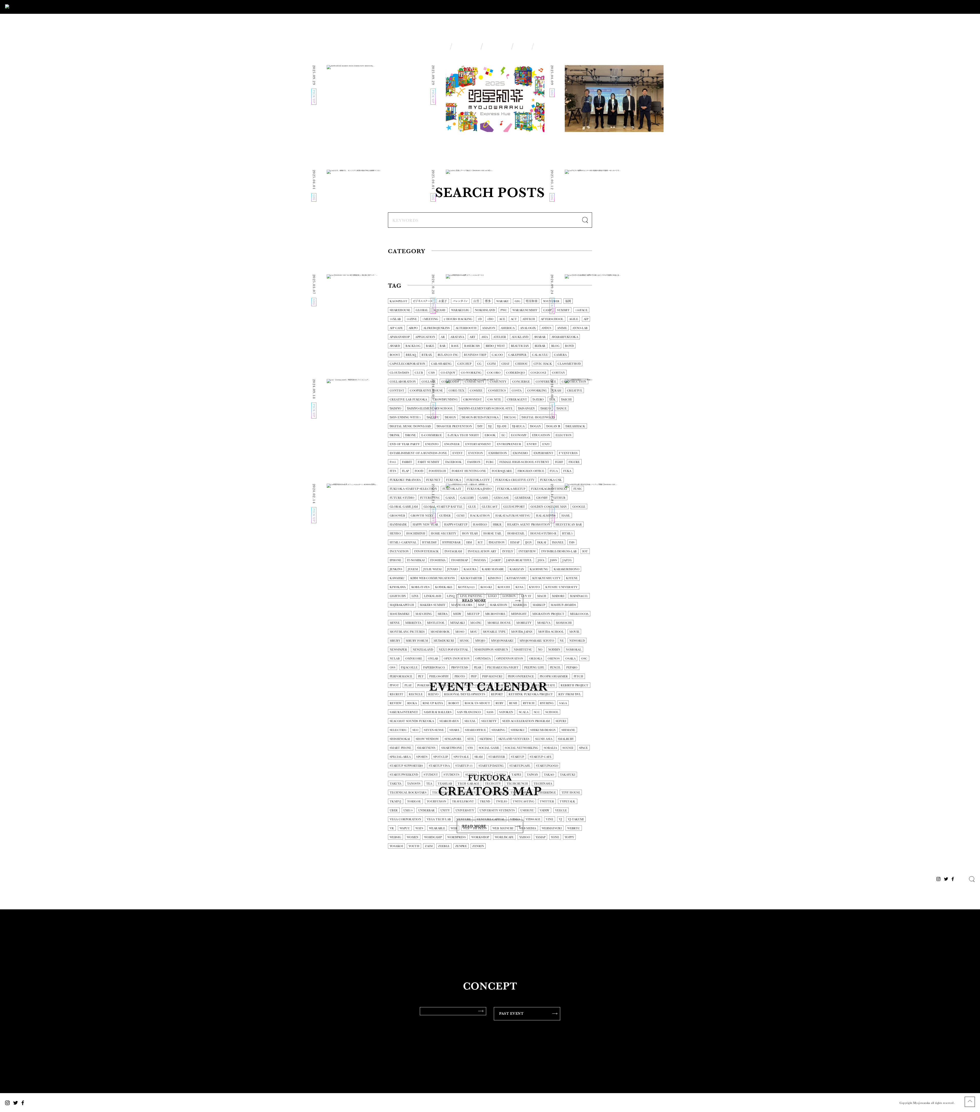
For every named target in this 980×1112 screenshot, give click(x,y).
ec (503, 435)
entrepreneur (509, 444)
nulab (395, 658)
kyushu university (561, 587)
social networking (521, 748)
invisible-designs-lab (559, 551)
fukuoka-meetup (511, 489)
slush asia (543, 739)
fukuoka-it (452, 489)
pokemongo (448, 685)
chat (505, 363)
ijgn (528, 542)
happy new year (425, 524)
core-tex (456, 390)
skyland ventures (514, 739)
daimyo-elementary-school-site (485, 408)
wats (419, 828)
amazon (488, 328)
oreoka (535, 658)
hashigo (480, 524)
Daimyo (395, 408)
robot (453, 703)
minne (395, 623)
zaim (429, 846)
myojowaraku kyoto (537, 640)
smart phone (400, 748)
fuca (554, 471)
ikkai (541, 542)
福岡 (568, 301)
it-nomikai (416, 560)
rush (513, 703)
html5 (567, 533)
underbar (426, 810)
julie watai (432, 569)
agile (573, 319)
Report (431, 266)
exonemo (520, 453)
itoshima (438, 560)
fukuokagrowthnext (549, 489)
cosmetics (497, 390)
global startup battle (443, 506)
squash (440, 310)
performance (401, 676)
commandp (450, 381)
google (578, 506)
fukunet (433, 480)
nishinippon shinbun (491, 649)
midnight (519, 614)
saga (563, 703)
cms (431, 372)
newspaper (398, 649)
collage (429, 381)
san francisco (469, 712)
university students (497, 810)
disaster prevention (454, 426)
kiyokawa (398, 587)
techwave (467, 792)
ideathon (497, 542)
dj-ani (502, 426)
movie (574, 631)
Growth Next (422, 515)
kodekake (443, 587)
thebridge (547, 792)
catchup (464, 363)
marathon (498, 605)
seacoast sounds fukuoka (412, 721)
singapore (453, 739)
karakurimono (566, 569)
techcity (493, 783)
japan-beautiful (519, 560)
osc (584, 658)
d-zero (538, 399)
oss (392, 667)
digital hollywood (538, 417)
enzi (545, 444)
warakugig (460, 310)
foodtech (437, 471)
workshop (480, 837)
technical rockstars (408, 792)
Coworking (537, 390)
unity (445, 810)
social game (489, 748)
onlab (433, 658)
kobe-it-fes (420, 587)
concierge (521, 381)
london (509, 596)
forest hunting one (469, 471)
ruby (500, 703)
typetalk (567, 801)
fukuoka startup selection (413, 489)
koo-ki (486, 587)
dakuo (546, 408)
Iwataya (480, 560)
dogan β (553, 426)
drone (410, 435)
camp (547, 310)
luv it (526, 596)
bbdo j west (495, 346)
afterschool (552, 319)
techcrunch (517, 783)
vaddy (544, 810)
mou (473, 631)
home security (443, 533)
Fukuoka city (478, 480)
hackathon (480, 515)
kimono (494, 578)
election (563, 435)
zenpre (461, 846)
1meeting (430, 319)
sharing (498, 730)
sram (478, 757)
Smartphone (451, 748)
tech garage (468, 783)
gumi (461, 515)
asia (484, 337)
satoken (506, 712)
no (540, 649)
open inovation (457, 658)
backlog (413, 346)
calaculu (540, 355)
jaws (553, 560)
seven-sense (434, 730)
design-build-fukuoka (480, 417)
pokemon (425, 685)
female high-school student (524, 462)
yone (555, 837)
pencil (555, 667)
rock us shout (477, 703)
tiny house (570, 792)
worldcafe (504, 837)
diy (480, 426)
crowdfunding (445, 399)
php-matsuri (492, 676)
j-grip (496, 560)
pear (478, 667)
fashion (473, 462)
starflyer (496, 757)
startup (517, 757)
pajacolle (409, 667)
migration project (548, 614)
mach (541, 596)
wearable (437, 828)
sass (490, 712)
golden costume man (549, 506)
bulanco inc (448, 355)
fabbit (407, 462)
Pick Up (400, 266)
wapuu (405, 828)
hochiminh (415, 533)
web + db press (475, 828)
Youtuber (551, 301)
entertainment (478, 444)
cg (479, 363)
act (514, 319)
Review (396, 703)
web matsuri (503, 828)
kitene (572, 578)
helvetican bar (569, 524)
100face (581, 310)
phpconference (521, 676)
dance (562, 408)
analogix (528, 328)
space (583, 748)
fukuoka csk (551, 480)
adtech (528, 319)
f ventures (568, 453)
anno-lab (580, 328)
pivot (394, 685)
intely (507, 551)
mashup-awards (563, 605)
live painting (471, 596)
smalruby (566, 739)
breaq (411, 355)
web (454, 828)
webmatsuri (552, 828)
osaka (570, 658)
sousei (567, 748)
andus (547, 328)
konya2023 (466, 587)
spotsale (461, 757)
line (415, 596)
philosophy (439, 676)
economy (518, 435)
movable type (494, 631)
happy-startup (456, 524)
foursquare (502, 471)
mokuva (543, 623)
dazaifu (433, 417)
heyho (395, 533)
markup (539, 605)
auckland (520, 337)
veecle (561, 810)
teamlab (445, 783)
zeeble (444, 846)
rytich (529, 703)
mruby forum (417, 640)
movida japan (521, 631)
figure (574, 462)
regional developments (464, 694)
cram (557, 390)
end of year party (405, 444)
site (470, 739)
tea (429, 783)
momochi (564, 623)
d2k (552, 399)
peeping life (534, 667)
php (473, 676)
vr (392, 828)
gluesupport (514, 506)
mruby (395, 640)
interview (527, 551)
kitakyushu (516, 578)
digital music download (410, 426)
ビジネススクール (423, 301)
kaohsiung (539, 569)
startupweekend (404, 774)
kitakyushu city (546, 578)
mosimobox (440, 631)
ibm (469, 542)
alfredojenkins (436, 328)
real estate (545, 685)
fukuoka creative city (514, 480)
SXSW (487, 774)
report (497, 694)
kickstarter (471, 578)
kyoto (534, 587)
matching (423, 614)
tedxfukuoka (493, 792)
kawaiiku (397, 578)
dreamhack (575, 426)
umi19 (408, 810)
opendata (483, 658)
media (442, 614)
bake (430, 346)
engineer (452, 444)
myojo (480, 640)
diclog (510, 417)
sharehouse (400, 310)
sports (422, 757)
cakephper (517, 355)
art (472, 337)
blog (555, 346)
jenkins (396, 569)
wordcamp (433, 837)
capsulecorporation (407, 363)
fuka (567, 471)
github (560, 497)
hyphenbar (451, 542)
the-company (521, 792)
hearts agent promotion (528, 524)
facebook (453, 462)
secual (470, 721)
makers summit (433, 605)
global (422, 310)
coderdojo (515, 372)
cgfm (491, 363)
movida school (551, 631)
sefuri (561, 721)
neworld (577, 640)
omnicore (413, 658)
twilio (501, 801)
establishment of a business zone (418, 453)
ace (502, 319)
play (408, 685)
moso (459, 631)
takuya (395, 783)
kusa (519, 587)
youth (414, 846)
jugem (413, 569)
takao (549, 774)
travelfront (463, 801)
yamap (540, 837)
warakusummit (524, 310)
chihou (521, 363)
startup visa (439, 765)
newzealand (423, 649)
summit (563, 310)
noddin (554, 649)
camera (560, 355)
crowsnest (472, 399)
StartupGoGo (547, 765)
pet (421, 676)
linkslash (432, 596)
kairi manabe (493, 569)
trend (485, 801)
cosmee (476, 390)
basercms (472, 346)
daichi (566, 399)
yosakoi (396, 846)
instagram (453, 551)
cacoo (497, 355)
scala (523, 712)
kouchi (504, 587)
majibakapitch (402, 605)
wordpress (456, 837)
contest (397, 390)
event (457, 453)
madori (558, 596)
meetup (473, 614)
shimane (568, 730)
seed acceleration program (526, 721)
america (507, 328)
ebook (490, 435)
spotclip (440, 757)
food (419, 471)
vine (549, 819)
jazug (567, 560)
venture (464, 819)
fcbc (490, 462)
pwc (503, 310)
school (551, 712)
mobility (524, 623)
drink (395, 435)
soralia (550, 748)
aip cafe (396, 328)
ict (480, 542)
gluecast (490, 506)
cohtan (558, 372)
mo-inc (476, 623)
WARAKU (502, 301)
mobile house (499, 623)
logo (492, 596)
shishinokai (400, 739)
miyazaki (457, 623)
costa (517, 390)
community (474, 381)
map (481, 605)
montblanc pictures (407, 631)
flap (405, 471)
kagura (470, 569)
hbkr (497, 524)
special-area (400, 757)
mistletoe (436, 623)
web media (527, 828)
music (464, 640)
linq (451, 596)
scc (537, 712)
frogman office (531, 471)
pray (500, 685)
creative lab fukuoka (408, 399)
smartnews (426, 748)
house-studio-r (543, 533)
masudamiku (400, 614)
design (450, 417)
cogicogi (538, 372)
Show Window (427, 739)
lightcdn (398, 596)
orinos (554, 658)
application (425, 337)
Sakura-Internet (404, 712)
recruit (396, 694)
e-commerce (431, 435)
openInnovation (509, 658)
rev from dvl (569, 694)
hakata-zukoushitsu (512, 515)
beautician (520, 346)
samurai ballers (438, 712)
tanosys (414, 783)
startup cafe (541, 757)
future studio (402, 497)
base (455, 346)
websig (395, 837)
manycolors (461, 605)
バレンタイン (460, 301)
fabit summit (428, 462)
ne (562, 640)
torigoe (414, 801)
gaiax (450, 497)
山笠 (476, 301)
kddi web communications (432, 578)
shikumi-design (543, 730)
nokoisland (485, 310)
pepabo (572, 667)
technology (443, 792)
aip (586, 319)
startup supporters (406, 765)
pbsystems (459, 667)
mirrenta (413, 623)
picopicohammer (554, 676)
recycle (416, 694)
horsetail (516, 533)
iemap (514, 542)
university (465, 810)
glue (472, 506)
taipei (516, 774)
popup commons (477, 685)
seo (415, 730)
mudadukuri (444, 640)
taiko (501, 774)
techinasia (543, 783)
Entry (532, 444)
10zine (412, 319)
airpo (413, 328)
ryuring (547, 703)
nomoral (573, 649)
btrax (427, 355)
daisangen (526, 408)
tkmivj (395, 801)
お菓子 (442, 301)
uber (394, 810)
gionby (542, 497)
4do (490, 319)
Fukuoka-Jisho (479, 489)
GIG (458, 266)
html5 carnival (403, 542)
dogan (535, 426)
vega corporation (405, 819)
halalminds (546, 515)
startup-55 (464, 765)
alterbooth (466, 328)
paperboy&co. (434, 667)
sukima (471, 774)
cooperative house (426, 390)
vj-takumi (576, 819)
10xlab (395, 319)
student (431, 774)
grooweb (397, 515)
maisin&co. (579, 596)
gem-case (501, 497)
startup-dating (491, 765)
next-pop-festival (453, 649)
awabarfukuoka (565, 337)
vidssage (533, 819)
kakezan (517, 569)
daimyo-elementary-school (430, 408)
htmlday (429, 542)
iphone (395, 560)
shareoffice (475, 730)
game (484, 497)
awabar (540, 337)
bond (569, 346)
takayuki (567, 774)
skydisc (486, 739)
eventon (475, 453)
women (413, 837)
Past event (511, 1013)
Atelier (499, 337)
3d (480, 319)
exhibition (497, 453)
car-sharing (441, 363)
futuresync (430, 497)
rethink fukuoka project (531, 694)
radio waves (519, 685)
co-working (471, 372)
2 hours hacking (458, 319)
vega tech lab (439, 819)
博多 (488, 301)
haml (565, 515)
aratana (457, 337)
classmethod (569, 363)
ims (571, 542)
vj (560, 819)
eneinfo (431, 444)
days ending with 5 (405, 417)
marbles (520, 605)
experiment (543, 453)
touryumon (436, 801)
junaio (452, 569)
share (454, 730)
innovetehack (426, 551)
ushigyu (527, 810)
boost (395, 355)
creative (574, 390)
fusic (577, 489)
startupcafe (519, 765)
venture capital (491, 819)
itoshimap (459, 560)
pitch (578, 676)
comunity (498, 381)
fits (393, 471)
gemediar (523, 497)
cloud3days (399, 372)
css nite (494, 399)
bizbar (540, 346)
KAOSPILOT (398, 301)
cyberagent (517, 399)
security (489, 721)
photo (460, 676)
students (452, 774)
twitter (547, 801)
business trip (475, 355)
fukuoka (453, 480)
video (515, 819)
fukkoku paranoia (405, 480)
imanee (558, 542)
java (541, 560)
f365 (393, 462)
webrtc (573, 828)
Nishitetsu (523, 649)
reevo (433, 694)
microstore (495, 614)
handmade (398, 524)
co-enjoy (448, 372)
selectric (398, 730)
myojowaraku (502, 640)
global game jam (404, 506)
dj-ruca (518, 426)
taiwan (532, 774)
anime (562, 328)
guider (445, 515)
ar (443, 337)
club (419, 372)
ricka (412, 703)
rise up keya (433, 703)
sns (470, 748)
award (395, 346)
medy (457, 614)
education (541, 435)
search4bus (449, 721)
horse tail (492, 533)
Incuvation (399, 551)
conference (546, 381)
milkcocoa (579, 614)
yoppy (569, 837)
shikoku (518, 730)
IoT (585, 551)
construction (574, 381)
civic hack (543, 363)
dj (490, 426)
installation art (482, 551)
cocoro (493, 372)
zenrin (478, 846)
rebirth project (575, 685)
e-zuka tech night (463, 435)
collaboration (403, 381)
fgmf (559, 462)
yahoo (524, 837)
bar (443, 346)
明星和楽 (531, 301)
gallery (467, 497)
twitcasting (523, 801)
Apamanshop (400, 337)
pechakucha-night (503, 667)
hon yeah (470, 533)
